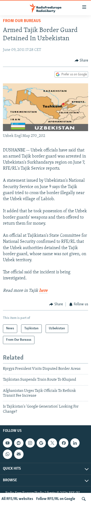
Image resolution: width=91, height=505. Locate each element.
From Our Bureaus (22, 21)
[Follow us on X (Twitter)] (52, 443)
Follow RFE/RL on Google (55, 499)
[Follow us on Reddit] (18, 443)
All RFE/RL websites (17, 499)
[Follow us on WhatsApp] (7, 454)
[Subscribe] (18, 454)
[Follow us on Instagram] (30, 443)
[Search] (83, 499)
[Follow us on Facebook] (63, 443)
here (43, 291)
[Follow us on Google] (41, 443)
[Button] (81, 60)
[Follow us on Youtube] (7, 443)
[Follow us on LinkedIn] (75, 443)
